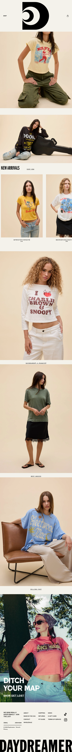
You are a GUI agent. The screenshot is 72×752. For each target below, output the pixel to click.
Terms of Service (54, 719)
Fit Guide (41, 719)
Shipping (41, 713)
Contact (27, 719)
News (50, 713)
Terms (17, 727)
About (26, 713)
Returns (41, 716)
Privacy (6, 729)
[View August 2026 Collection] (36, 54)
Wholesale (28, 722)
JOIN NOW (18, 723)
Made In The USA (30, 716)
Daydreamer (11, 727)
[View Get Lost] (36, 648)
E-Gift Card (52, 716)
